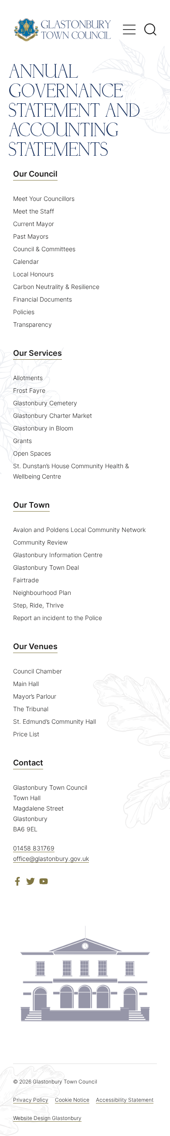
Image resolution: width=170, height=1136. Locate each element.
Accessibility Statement (124, 1100)
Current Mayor (33, 223)
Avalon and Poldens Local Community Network (79, 529)
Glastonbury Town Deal (46, 567)
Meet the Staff (33, 211)
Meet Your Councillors (44, 198)
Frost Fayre (29, 390)
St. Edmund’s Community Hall (54, 721)
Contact (28, 762)
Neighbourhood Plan (42, 592)
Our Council (35, 173)
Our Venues (35, 646)
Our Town (31, 504)
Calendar (26, 261)
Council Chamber (37, 671)
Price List (26, 734)
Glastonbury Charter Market (52, 415)
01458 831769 (33, 848)
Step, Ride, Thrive (38, 605)
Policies (23, 311)
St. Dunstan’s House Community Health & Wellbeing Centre (71, 471)
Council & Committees (44, 249)
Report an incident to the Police (57, 617)
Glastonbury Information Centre (57, 554)
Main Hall (26, 683)
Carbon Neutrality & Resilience (56, 286)
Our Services (37, 353)
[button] (129, 29)
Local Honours (33, 274)
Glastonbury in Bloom (43, 428)
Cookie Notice (72, 1100)
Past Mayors (30, 236)
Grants (22, 440)
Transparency (32, 324)
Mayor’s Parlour (34, 696)
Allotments (28, 377)
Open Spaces (32, 453)
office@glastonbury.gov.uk (51, 858)
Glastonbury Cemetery (45, 403)
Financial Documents (42, 299)
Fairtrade (26, 580)
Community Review (40, 542)
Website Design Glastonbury (47, 1118)
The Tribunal (30, 708)
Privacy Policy (30, 1100)
